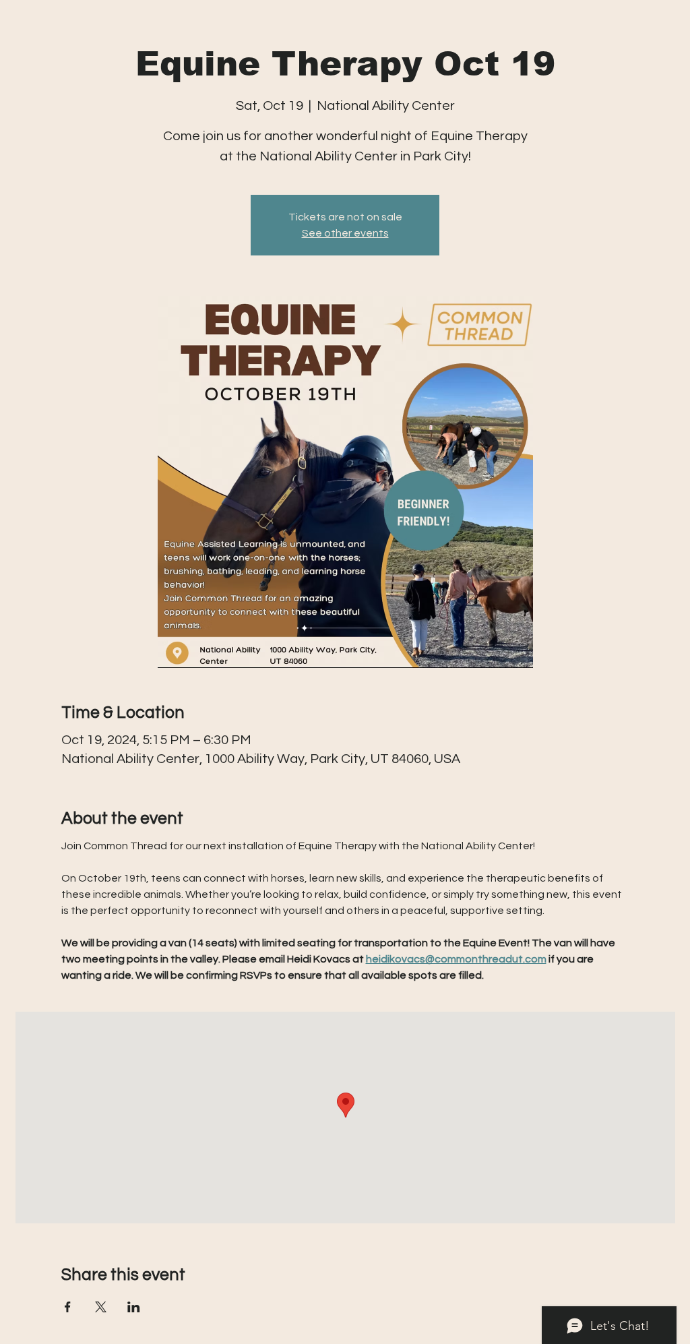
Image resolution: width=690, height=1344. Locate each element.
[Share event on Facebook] (67, 1307)
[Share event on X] (100, 1307)
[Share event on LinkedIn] (133, 1307)
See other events (345, 233)
